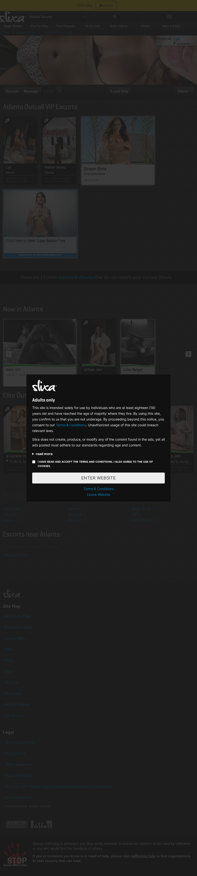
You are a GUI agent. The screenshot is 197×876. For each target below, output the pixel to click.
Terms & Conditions (71, 425)
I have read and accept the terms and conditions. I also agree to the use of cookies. (95, 464)
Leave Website (98, 494)
